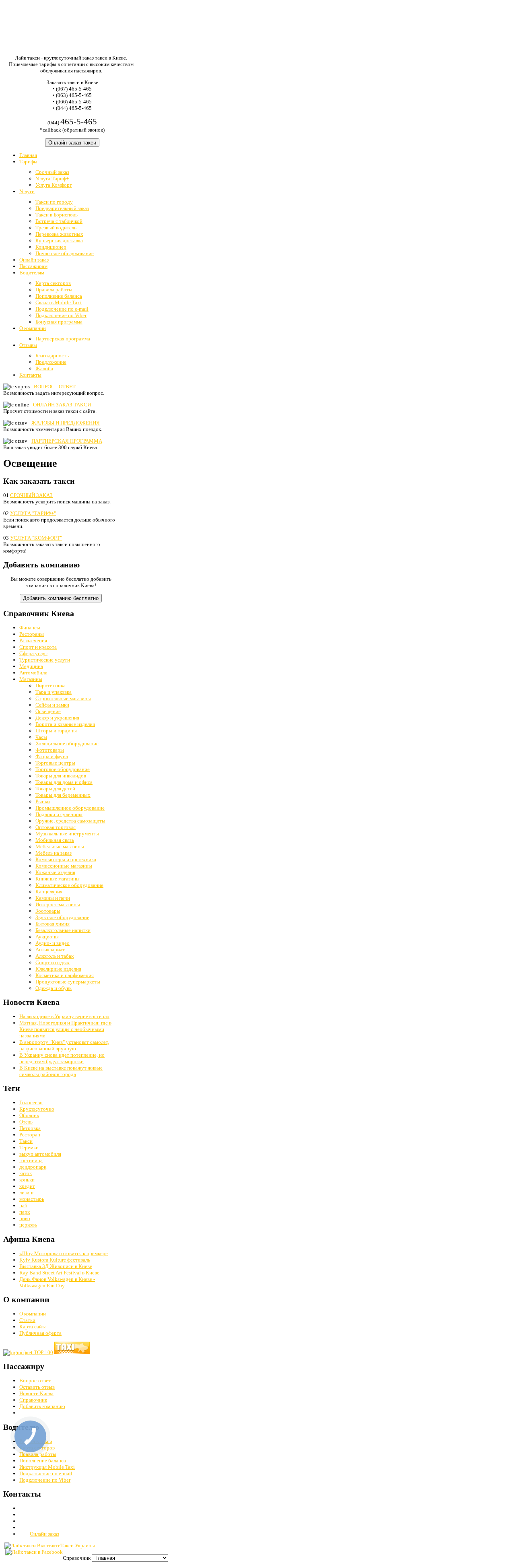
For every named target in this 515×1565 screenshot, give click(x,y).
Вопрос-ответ (35, 1380)
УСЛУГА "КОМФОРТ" (36, 538)
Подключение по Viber (44, 1480)
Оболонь (29, 1115)
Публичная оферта (40, 1333)
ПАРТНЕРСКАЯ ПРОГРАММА (66, 441)
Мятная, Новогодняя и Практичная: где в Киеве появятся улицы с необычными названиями (65, 1029)
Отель (26, 1122)
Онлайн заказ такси (72, 143)
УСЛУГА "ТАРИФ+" (33, 513)
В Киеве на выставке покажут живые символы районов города (61, 1071)
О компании (32, 1314)
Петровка (30, 1128)
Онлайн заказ (44, 1534)
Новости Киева (36, 1393)
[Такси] (72, 1352)
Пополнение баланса (42, 1461)
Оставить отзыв (37, 1387)
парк (24, 1212)
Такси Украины (77, 1545)
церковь (28, 1225)
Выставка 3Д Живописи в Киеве (55, 1266)
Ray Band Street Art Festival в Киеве (59, 1273)
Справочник (33, 1400)
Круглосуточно (36, 1109)
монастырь (31, 1199)
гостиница (31, 1160)
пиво (24, 1218)
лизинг (26, 1193)
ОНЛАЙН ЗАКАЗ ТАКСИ (62, 405)
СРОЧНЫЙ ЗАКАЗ (31, 495)
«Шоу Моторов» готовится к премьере (63, 1253)
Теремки (29, 1147)
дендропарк (32, 1167)
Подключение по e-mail (45, 1473)
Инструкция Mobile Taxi (47, 1467)
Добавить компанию (42, 1406)
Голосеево (31, 1102)
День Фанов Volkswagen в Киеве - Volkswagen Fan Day (57, 1282)
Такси (26, 1141)
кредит (27, 1186)
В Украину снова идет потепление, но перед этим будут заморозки (62, 1058)
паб (23, 1205)
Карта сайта (33, 1327)
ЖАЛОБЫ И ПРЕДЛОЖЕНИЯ (65, 423)
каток (25, 1173)
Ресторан (29, 1135)
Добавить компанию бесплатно (61, 598)
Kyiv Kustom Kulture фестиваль (54, 1260)
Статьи (27, 1320)
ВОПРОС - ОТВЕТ (55, 387)
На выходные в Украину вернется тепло (64, 1016)
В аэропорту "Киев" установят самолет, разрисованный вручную (64, 1045)
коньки (27, 1180)
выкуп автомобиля (40, 1154)
